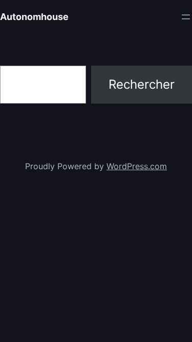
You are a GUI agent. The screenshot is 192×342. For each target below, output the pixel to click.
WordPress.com (136, 166)
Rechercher (142, 84)
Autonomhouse (34, 16)
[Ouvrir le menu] (186, 17)
